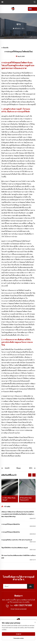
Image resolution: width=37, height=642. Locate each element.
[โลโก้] (13, 9)
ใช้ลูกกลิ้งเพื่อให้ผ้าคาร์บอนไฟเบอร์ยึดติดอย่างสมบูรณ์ (14, 547)
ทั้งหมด (19, 468)
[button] (29, 475)
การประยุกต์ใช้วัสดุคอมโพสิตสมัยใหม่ (10, 524)
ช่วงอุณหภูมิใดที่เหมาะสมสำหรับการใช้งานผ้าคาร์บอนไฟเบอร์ (16, 540)
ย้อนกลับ (5, 48)
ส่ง (30, 586)
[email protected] (20, 609)
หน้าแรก (17, 28)
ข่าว (23, 28)
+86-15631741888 (23, 605)
